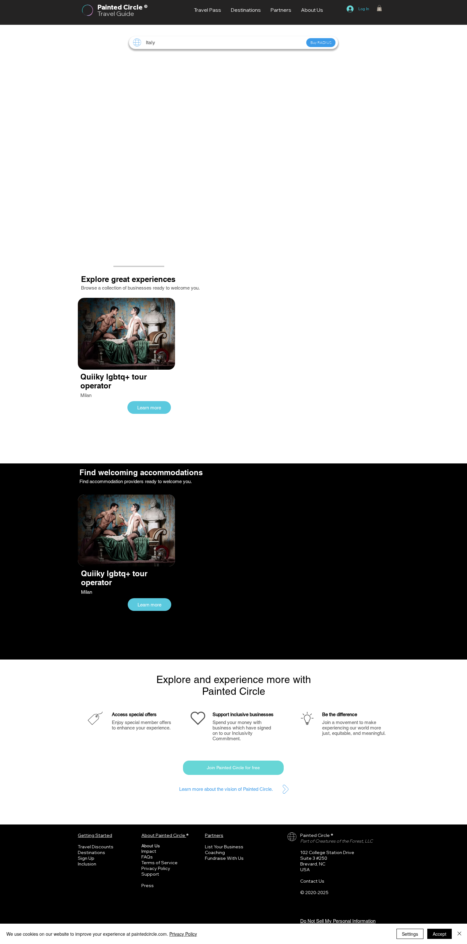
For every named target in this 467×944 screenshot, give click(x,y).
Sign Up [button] (86, 858)
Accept (439, 934)
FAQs (147, 857)
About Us (150, 845)
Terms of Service (159, 862)
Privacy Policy (155, 868)
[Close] (459, 934)
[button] (379, 8)
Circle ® (135, 7)
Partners (214, 835)
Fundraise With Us (224, 858)
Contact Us (312, 881)
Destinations (91, 852)
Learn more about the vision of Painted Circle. (226, 789)
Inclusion (87, 864)
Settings (410, 934)
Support (150, 874)
